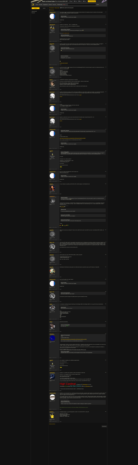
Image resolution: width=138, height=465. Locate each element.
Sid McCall (51, 411)
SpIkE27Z (51, 360)
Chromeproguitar (52, 12)
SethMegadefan (87, 386)
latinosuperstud (52, 24)
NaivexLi (51, 79)
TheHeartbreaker (85, 384)
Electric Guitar (57, 7)
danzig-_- (51, 321)
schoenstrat (52, 254)
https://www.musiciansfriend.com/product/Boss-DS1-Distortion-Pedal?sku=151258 (72, 138)
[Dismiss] (106, 1)
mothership (52, 196)
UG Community (51, 7)
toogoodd (51, 67)
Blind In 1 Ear (52, 242)
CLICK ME (62, 206)
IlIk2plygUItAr (52, 43)
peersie (51, 304)
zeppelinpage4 (52, 372)
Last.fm (61, 96)
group (80, 119)
